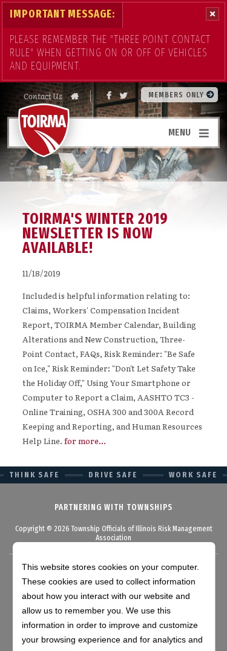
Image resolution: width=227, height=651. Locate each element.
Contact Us (43, 96)
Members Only (177, 94)
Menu (179, 132)
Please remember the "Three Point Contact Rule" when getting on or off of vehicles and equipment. (110, 53)
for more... (85, 441)
